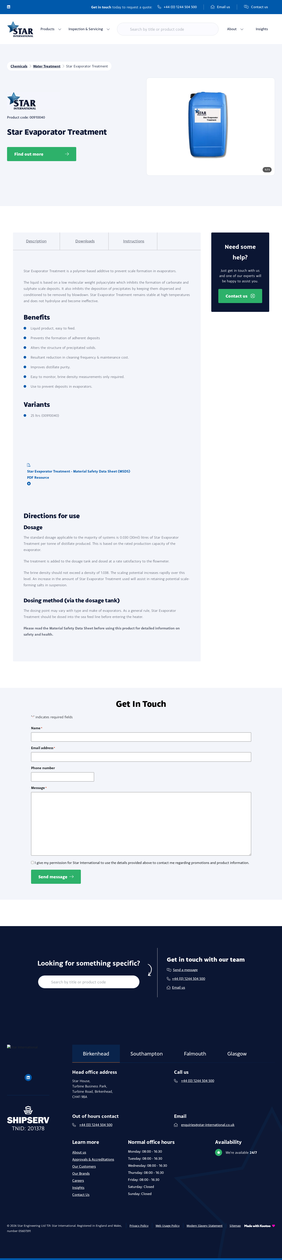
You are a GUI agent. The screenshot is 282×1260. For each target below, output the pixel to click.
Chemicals (19, 66)
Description (36, 241)
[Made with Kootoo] (259, 1231)
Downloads (85, 241)
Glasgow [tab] (237, 1053)
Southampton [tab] (146, 1053)
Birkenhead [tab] (96, 1053)
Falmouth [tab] (195, 1053)
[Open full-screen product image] (211, 126)
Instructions (133, 241)
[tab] (36, 241)
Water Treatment (46, 66)
